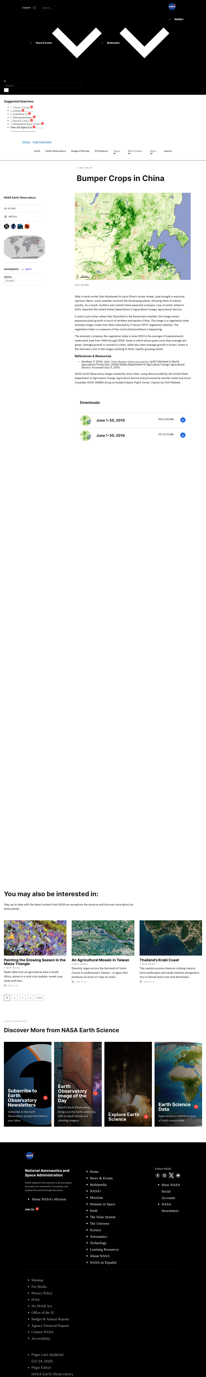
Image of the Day (80, 151)
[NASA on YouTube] (178, 1175)
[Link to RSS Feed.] (27, 226)
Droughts (10, 280)
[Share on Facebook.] (13, 226)
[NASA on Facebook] (157, 1175)
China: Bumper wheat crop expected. (130, 361)
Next (39, 997)
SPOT (28, 269)
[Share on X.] (6, 226)
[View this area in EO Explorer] (24, 247)
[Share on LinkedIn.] (20, 226)
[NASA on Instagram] (164, 1175)
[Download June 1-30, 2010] (182, 421)
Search (168, 151)
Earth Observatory (55, 151)
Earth (37, 151)
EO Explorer (101, 151)
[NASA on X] (171, 1175)
